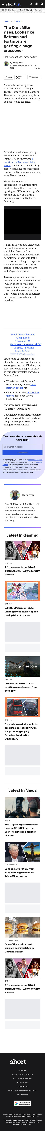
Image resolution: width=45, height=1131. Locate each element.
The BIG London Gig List (30, 10)
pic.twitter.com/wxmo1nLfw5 (26, 344)
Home (7, 22)
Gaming (18, 22)
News (37, 68)
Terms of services (35, 460)
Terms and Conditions (22, 1078)
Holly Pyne (18, 62)
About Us (22, 1070)
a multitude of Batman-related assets (20, 162)
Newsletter (36, 77)
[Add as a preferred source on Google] (22, 1103)
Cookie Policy (22, 1086)
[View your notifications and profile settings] (31, 3)
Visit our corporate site (30, 1116)
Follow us (20, 77)
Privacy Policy (22, 1082)
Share (10, 77)
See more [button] (22, 354)
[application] (22, 219)
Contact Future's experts (22, 1074)
